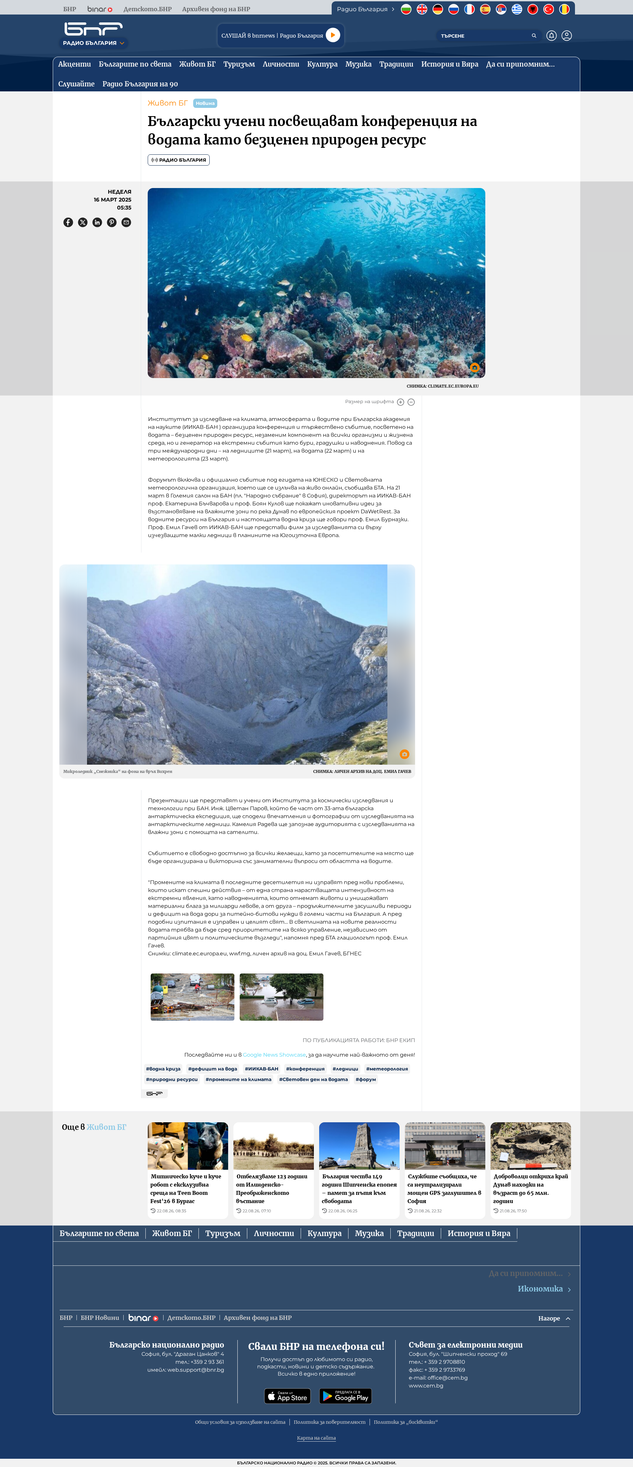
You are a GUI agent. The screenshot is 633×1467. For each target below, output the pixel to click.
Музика (369, 1233)
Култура (325, 1233)
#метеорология (387, 1069)
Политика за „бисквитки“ (406, 1422)
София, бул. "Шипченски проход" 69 (458, 1354)
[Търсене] (534, 35)
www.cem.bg (426, 1386)
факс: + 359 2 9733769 (437, 1370)
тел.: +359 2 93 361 (199, 1362)
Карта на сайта (316, 1438)
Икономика (540, 1288)
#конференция (305, 1069)
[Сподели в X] (82, 222)
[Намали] (411, 402)
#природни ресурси (172, 1079)
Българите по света (99, 1233)
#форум (366, 1079)
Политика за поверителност (330, 1422)
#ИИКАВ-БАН (261, 1069)
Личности (274, 1233)
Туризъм (222, 1233)
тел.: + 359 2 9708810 (437, 1362)
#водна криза (163, 1069)
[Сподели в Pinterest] (111, 222)
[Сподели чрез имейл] (126, 222)
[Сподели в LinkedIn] (97, 222)
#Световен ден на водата (313, 1079)
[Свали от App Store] (287, 1396)
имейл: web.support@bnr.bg (185, 1370)
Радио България (182, 160)
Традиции (415, 1233)
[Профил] (566, 35)
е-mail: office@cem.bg (438, 1378)
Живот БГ (168, 103)
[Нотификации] (551, 35)
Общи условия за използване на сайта (240, 1422)
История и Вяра (479, 1233)
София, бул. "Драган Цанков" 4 (182, 1354)
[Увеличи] (401, 402)
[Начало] (94, 29)
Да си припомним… (526, 1273)
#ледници (345, 1069)
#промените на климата (238, 1079)
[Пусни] (333, 35)
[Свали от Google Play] (345, 1396)
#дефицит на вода (212, 1069)
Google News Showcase (274, 1055)
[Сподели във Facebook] (68, 222)
